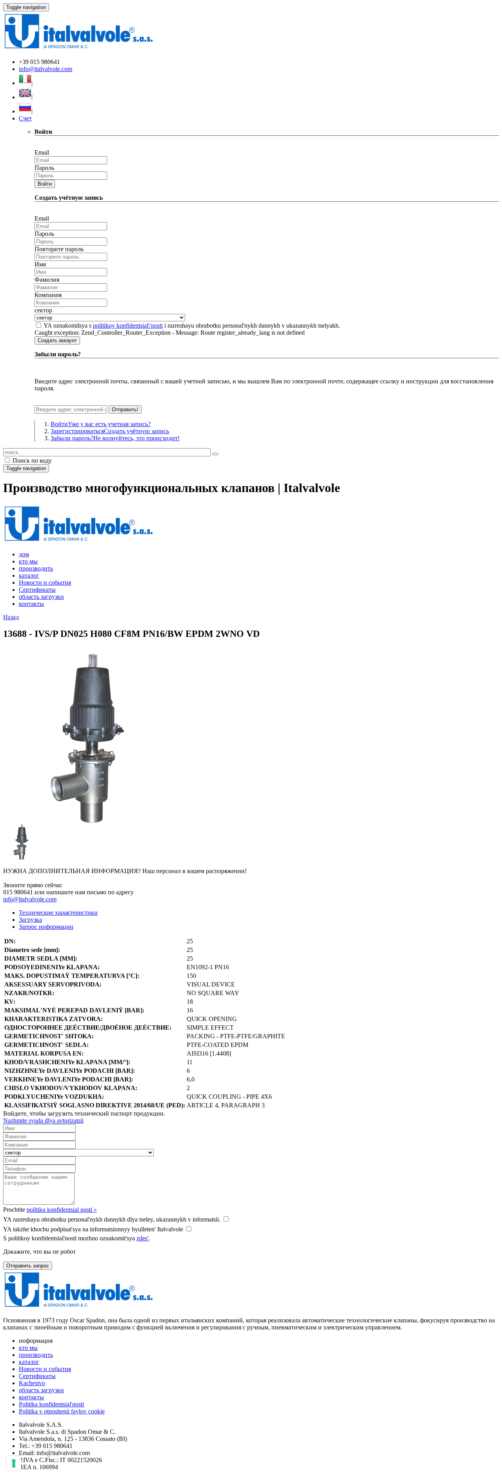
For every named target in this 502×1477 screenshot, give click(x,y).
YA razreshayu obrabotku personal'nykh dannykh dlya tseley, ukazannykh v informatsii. (111, 1219)
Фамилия (47, 279)
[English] (25, 97)
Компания (48, 295)
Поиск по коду (31, 460)
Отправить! (125, 409)
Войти (45, 184)
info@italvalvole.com (45, 69)
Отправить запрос (27, 1266)
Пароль (44, 167)
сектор (43, 310)
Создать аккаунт (57, 340)
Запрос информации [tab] (46, 926)
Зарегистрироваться (110, 431)
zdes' (142, 1238)
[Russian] (25, 111)
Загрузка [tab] (30, 919)
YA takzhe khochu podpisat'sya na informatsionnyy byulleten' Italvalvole (93, 1229)
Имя (40, 264)
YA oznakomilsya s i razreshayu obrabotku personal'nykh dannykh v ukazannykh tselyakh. (192, 325)
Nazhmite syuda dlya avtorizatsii (43, 1120)
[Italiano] (25, 83)
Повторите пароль (59, 249)
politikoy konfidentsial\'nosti (128, 325)
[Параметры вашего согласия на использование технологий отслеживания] (13, 1463)
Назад (11, 617)
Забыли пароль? (115, 438)
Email (42, 152)
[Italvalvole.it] (78, 541)
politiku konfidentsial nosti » (62, 1209)
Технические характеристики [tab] (58, 912)
